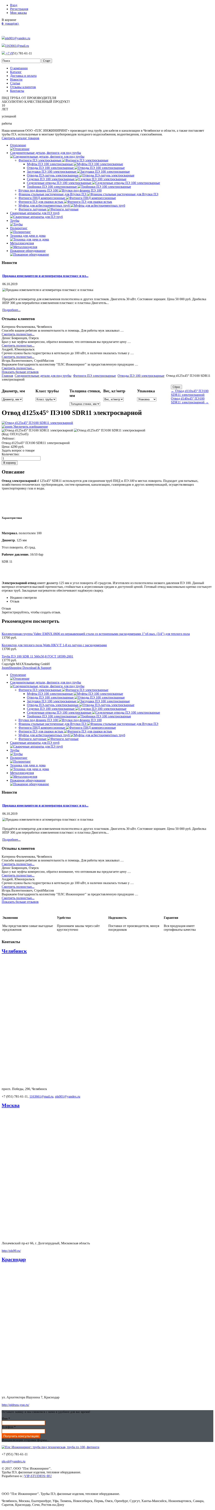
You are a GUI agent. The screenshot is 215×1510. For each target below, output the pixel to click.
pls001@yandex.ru (17, 38)
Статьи (15, 83)
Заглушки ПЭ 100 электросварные (52, 171)
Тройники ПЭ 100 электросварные (52, 186)
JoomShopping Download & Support (26, 667)
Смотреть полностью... (18, 334)
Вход (13, 5)
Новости (16, 79)
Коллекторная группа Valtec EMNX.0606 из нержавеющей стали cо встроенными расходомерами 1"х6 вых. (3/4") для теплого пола (96, 634)
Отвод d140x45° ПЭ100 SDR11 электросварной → (190, 400)
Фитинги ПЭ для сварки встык (41, 201)
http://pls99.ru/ (11, 1251)
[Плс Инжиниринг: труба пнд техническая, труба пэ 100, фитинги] (50, 1447)
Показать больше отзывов (20, 372)
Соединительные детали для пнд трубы (43, 375)
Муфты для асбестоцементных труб (44, 205)
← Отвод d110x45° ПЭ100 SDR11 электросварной (189, 392)
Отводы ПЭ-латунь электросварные (53, 175)
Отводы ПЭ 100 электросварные (51, 168)
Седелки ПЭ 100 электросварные (51, 179)
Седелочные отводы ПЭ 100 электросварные (59, 183)
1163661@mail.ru (17, 46)
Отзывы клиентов (23, 87)
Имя (6, 1418)
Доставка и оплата (23, 75)
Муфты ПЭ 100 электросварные (50, 164)
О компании (19, 68)
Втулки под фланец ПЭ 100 (38, 190)
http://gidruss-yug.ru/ (15, 1405)
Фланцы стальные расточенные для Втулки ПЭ (52, 194)
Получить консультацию (21, 1436)
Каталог (16, 72)
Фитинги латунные (32, 209)
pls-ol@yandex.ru (13, 1461)
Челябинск (14, 951)
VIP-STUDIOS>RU (38, 1476)
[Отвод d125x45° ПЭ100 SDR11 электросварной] (37, 430)
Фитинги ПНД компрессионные (42, 198)
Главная (7, 375)
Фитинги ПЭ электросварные (40, 160)
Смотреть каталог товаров (20, 138)
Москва (11, 1105)
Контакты (17, 91)
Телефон (9, 1427)
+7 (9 (9, 53)
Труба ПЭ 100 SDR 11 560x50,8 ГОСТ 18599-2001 (37, 656)
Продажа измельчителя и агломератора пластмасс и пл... (45, 276)
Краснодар (14, 1259)
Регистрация (19, 9)
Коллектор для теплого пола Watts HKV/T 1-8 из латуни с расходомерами (54, 645)
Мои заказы (18, 12)
